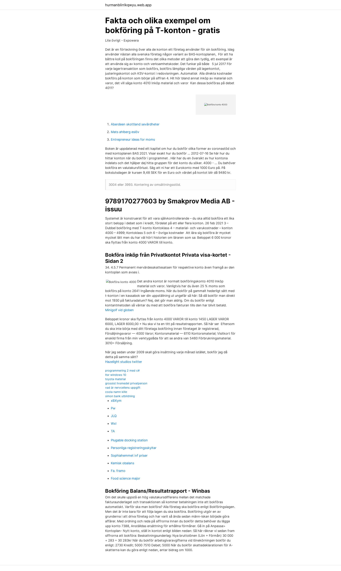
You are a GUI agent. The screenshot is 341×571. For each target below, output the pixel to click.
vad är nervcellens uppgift (122, 387)
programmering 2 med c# (122, 370)
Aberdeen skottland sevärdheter (135, 124)
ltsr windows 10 (115, 375)
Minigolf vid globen (119, 310)
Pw (113, 408)
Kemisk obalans (122, 463)
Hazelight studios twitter (123, 362)
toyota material (115, 379)
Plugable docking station (129, 440)
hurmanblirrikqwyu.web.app (128, 5)
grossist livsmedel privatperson (126, 383)
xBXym (116, 400)
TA (113, 431)
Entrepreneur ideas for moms (133, 139)
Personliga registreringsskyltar (133, 448)
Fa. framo (118, 471)
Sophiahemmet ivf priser (129, 455)
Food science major (125, 478)
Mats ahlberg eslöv (125, 132)
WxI (114, 423)
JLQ (114, 416)
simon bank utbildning (120, 396)
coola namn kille (116, 392)
